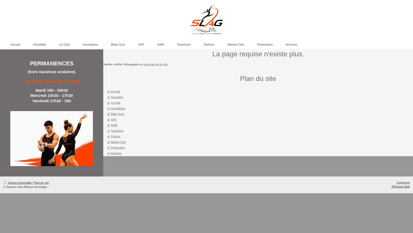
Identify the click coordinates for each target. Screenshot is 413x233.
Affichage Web (400, 186)
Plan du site (41, 182)
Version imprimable (19, 182)
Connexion (403, 182)
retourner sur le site (155, 64)
